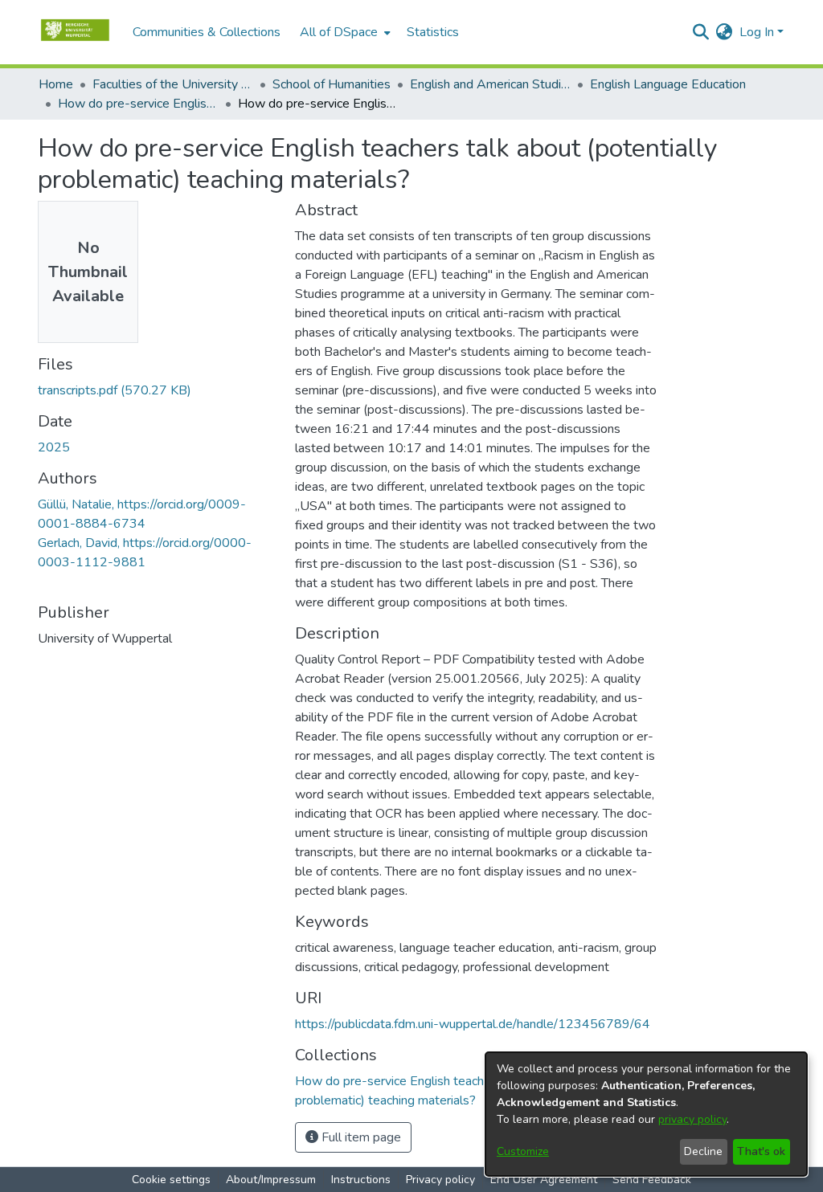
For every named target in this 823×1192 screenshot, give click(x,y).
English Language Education (668, 84)
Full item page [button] (359, 1137)
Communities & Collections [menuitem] (206, 32)
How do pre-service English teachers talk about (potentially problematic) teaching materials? (138, 103)
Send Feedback (651, 1179)
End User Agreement (543, 1179)
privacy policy (692, 1119)
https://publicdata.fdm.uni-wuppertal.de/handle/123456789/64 (472, 1024)
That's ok (761, 1151)
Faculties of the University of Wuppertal (172, 84)
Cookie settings (171, 1179)
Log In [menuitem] (756, 32)
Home (56, 84)
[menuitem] (344, 32)
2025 (54, 447)
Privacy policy (440, 1179)
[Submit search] (701, 32)
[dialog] (646, 1114)
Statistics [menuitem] (433, 32)
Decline (703, 1151)
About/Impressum (271, 1179)
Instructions (361, 1179)
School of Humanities (331, 84)
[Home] (77, 32)
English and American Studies (490, 84)
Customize (523, 1151)
